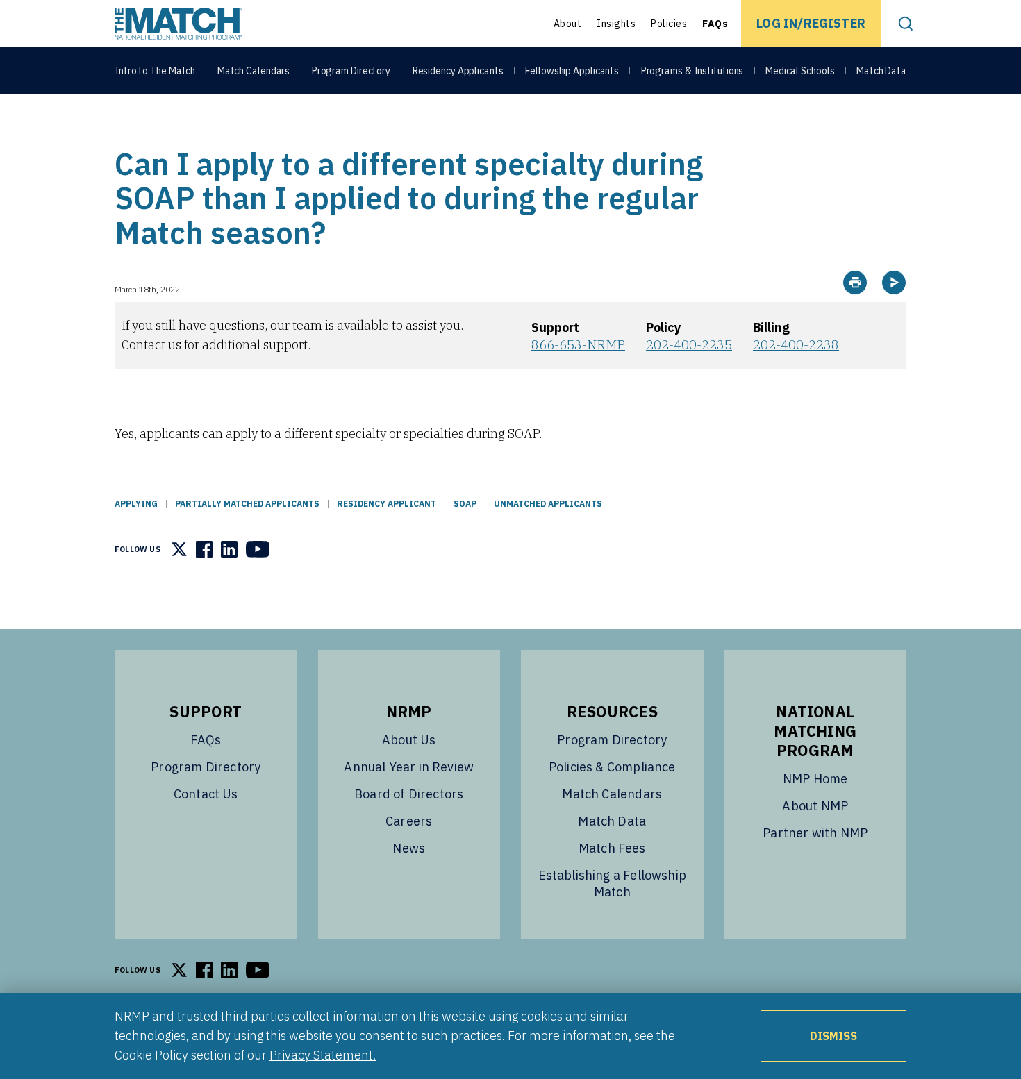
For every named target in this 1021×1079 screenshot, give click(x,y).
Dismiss (833, 1036)
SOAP (465, 504)
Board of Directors (408, 794)
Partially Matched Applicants (247, 504)
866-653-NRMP (578, 345)
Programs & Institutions (692, 71)
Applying (136, 504)
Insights (616, 23)
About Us (408, 740)
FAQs (715, 23)
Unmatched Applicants (548, 504)
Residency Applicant (386, 504)
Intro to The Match (155, 71)
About (568, 23)
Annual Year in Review (409, 767)
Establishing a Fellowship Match (612, 883)
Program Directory (351, 71)
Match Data (881, 71)
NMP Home (815, 779)
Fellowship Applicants (572, 71)
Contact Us (206, 794)
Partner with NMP (815, 833)
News (408, 848)
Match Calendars (253, 71)
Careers (408, 821)
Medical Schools (800, 71)
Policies (669, 23)
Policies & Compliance (612, 767)
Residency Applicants (458, 71)
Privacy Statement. (322, 1055)
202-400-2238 (796, 345)
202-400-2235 (689, 345)
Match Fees (612, 848)
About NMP (815, 806)
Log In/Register (810, 23)
